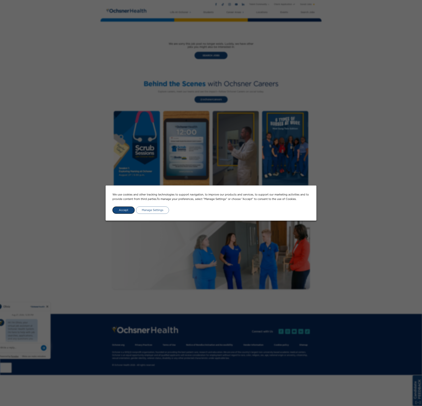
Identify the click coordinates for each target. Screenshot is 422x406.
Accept (123, 210)
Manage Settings (152, 210)
